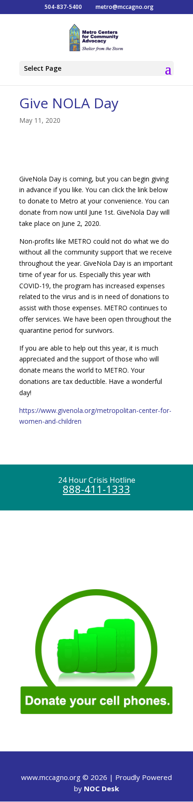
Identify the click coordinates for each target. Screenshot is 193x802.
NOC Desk (101, 788)
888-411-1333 (96, 489)
